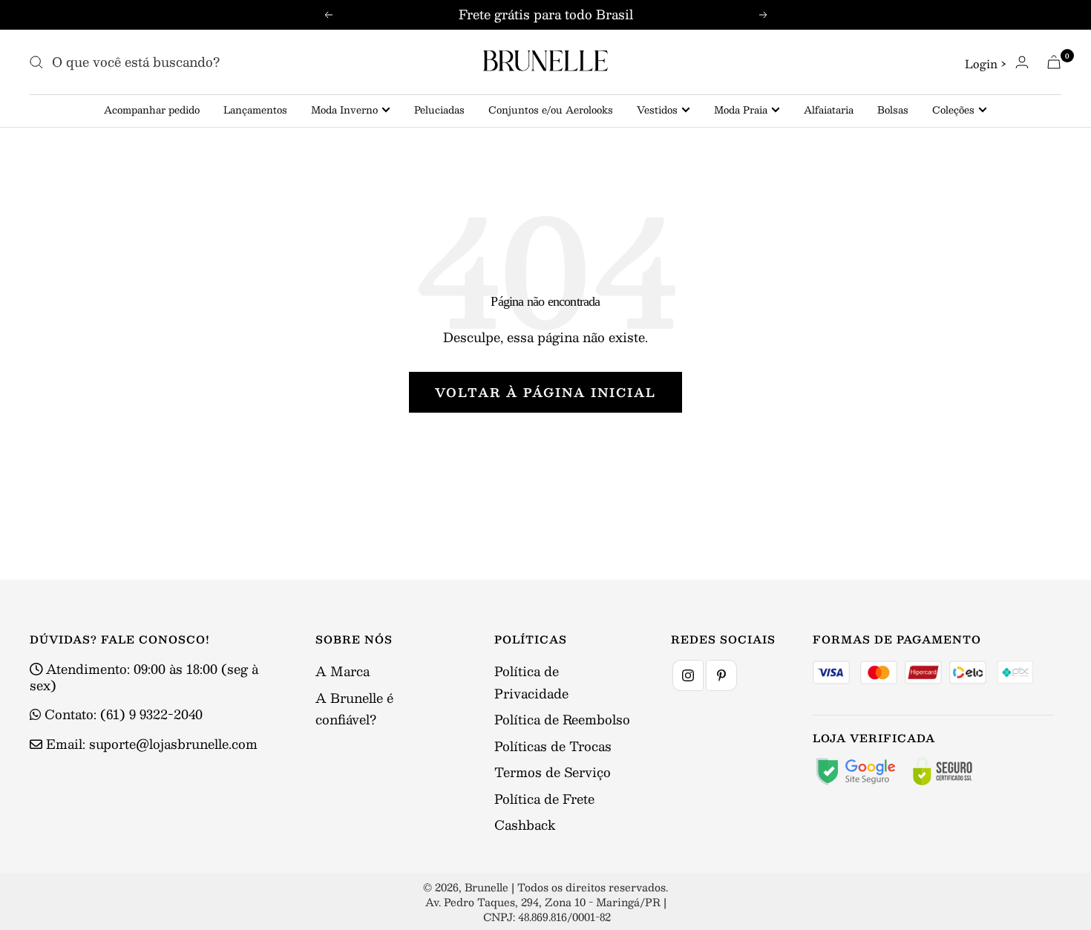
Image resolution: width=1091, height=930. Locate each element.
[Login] (1022, 62)
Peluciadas (439, 110)
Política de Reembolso (562, 719)
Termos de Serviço (552, 772)
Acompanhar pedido (152, 110)
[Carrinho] (1053, 62)
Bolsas (892, 110)
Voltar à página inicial (545, 392)
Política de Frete (544, 798)
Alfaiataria (829, 110)
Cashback (524, 824)
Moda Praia (740, 110)
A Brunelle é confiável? (354, 708)
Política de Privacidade (531, 682)
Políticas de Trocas (553, 746)
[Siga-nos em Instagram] (688, 675)
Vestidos (657, 110)
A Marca (342, 671)
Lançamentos (255, 110)
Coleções (953, 110)
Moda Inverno (344, 110)
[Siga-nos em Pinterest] (721, 675)
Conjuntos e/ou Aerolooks (550, 110)
